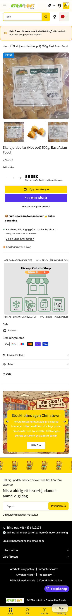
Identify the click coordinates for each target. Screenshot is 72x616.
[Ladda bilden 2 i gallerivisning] (36, 132)
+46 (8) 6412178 (30, 527)
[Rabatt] (64, 17)
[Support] (51, 6)
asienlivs (40, 600)
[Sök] (46, 16)
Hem (5, 46)
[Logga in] (59, 5)
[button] (5, 5)
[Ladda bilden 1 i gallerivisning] (14, 132)
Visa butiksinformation (20, 238)
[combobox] (26, 17)
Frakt (41, 180)
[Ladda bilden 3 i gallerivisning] (58, 132)
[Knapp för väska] (54, 16)
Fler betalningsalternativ (36, 206)
